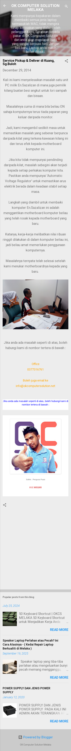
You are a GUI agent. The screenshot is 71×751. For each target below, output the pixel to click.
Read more (59, 630)
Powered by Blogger (37, 737)
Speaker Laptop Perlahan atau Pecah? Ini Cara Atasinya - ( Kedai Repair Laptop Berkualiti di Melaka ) (30, 644)
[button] (66, 61)
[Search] (66, 7)
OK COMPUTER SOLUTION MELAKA (35, 7)
